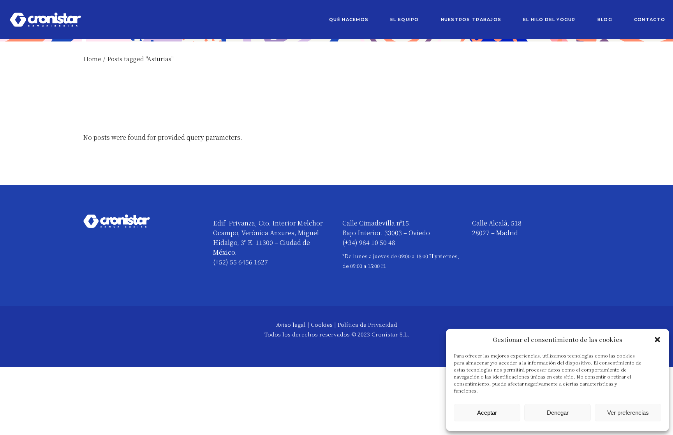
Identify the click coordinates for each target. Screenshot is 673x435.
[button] (657, 339)
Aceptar (487, 412)
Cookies (322, 324)
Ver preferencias (628, 412)
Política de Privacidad (367, 324)
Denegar (558, 412)
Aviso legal (291, 324)
